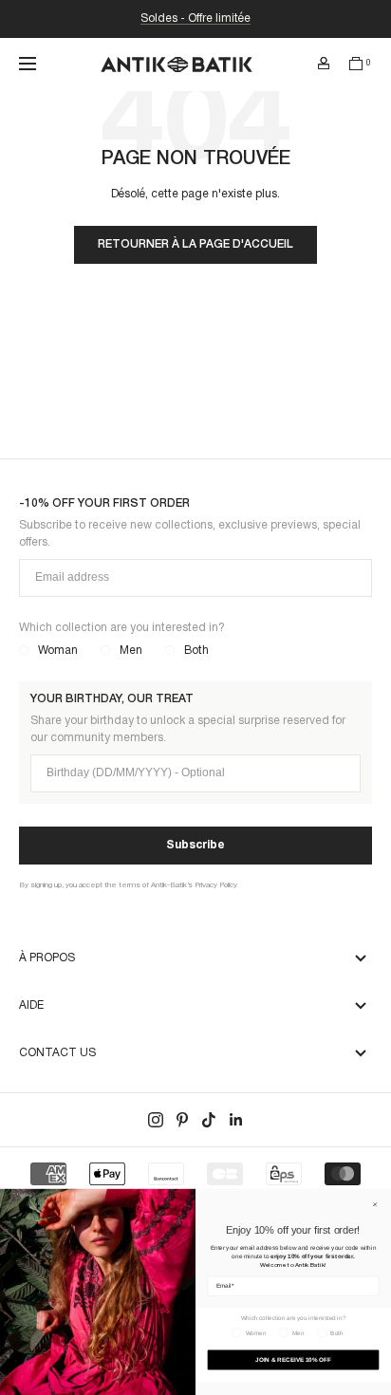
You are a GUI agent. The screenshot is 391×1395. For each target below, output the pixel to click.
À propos (47, 958)
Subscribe (195, 845)
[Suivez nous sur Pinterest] (182, 1119)
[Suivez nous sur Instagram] (155, 1119)
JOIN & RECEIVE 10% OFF (292, 1359)
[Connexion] (323, 63)
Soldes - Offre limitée (195, 18)
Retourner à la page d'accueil (195, 244)
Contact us (57, 1053)
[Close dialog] (375, 1204)
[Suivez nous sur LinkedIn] (235, 1119)
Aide (31, 1005)
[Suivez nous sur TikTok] (208, 1119)
